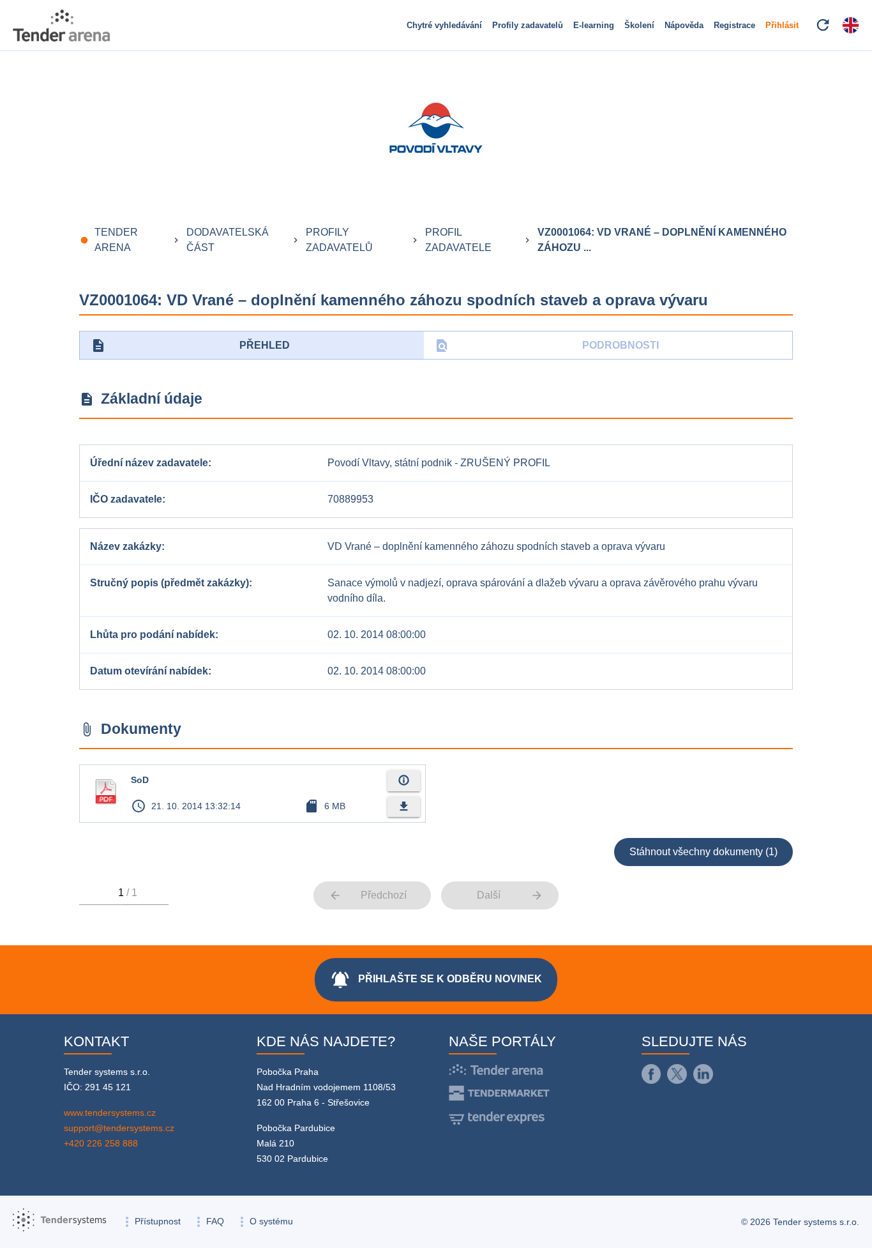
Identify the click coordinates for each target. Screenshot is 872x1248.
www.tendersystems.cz (110, 1112)
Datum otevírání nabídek (149, 671)
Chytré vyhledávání (444, 25)
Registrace (734, 25)
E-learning (593, 25)
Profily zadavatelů (527, 25)
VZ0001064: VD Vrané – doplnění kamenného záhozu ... (661, 240)
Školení (639, 25)
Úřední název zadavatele (149, 462)
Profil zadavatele (458, 240)
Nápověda (684, 25)
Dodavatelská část (227, 240)
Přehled (190, 345)
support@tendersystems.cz (119, 1128)
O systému (271, 1221)
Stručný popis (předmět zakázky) (169, 582)
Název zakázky (126, 546)
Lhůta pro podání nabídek (152, 634)
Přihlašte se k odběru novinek (436, 980)
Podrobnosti (546, 345)
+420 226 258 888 (101, 1143)
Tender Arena (116, 240)
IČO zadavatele (126, 499)
